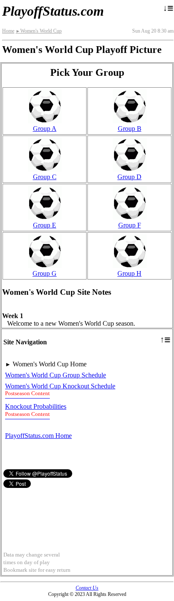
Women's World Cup (39, 31)
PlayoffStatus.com (53, 11)
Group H (129, 273)
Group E (44, 225)
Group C (45, 176)
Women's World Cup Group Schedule (55, 375)
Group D (129, 176)
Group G (45, 273)
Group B (129, 128)
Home (8, 31)
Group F (129, 225)
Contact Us (87, 588)
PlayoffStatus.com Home (38, 435)
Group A (45, 128)
